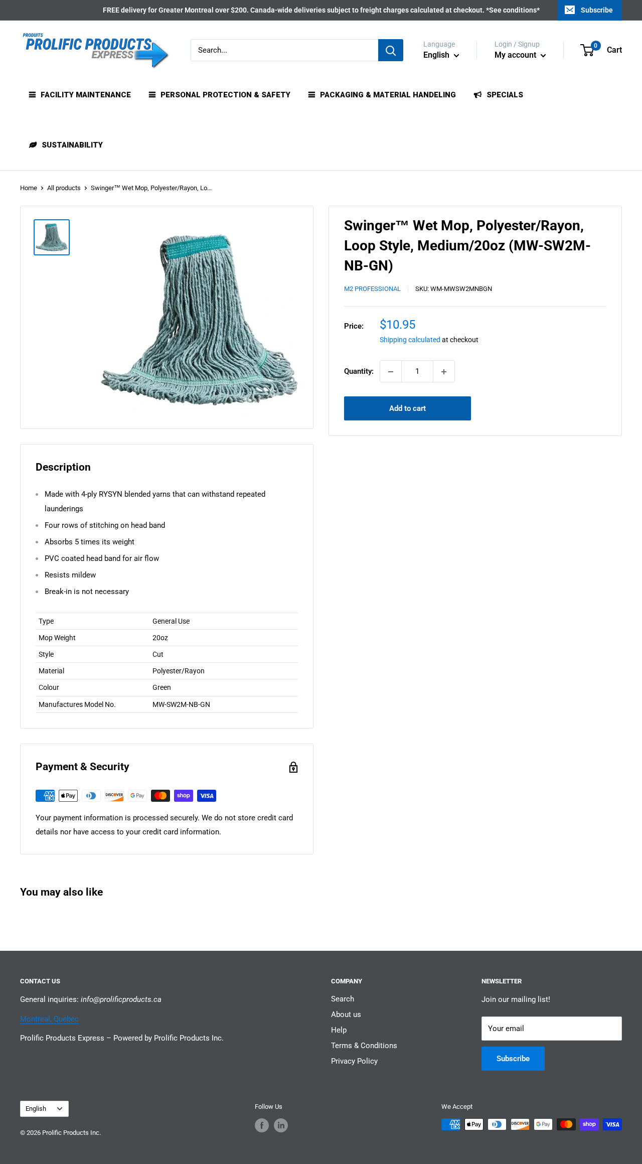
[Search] (390, 50)
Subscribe (597, 10)
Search (342, 998)
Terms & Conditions (364, 1045)
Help (339, 1030)
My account (516, 55)
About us (346, 1014)
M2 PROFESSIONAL (372, 289)
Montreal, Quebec (49, 1019)
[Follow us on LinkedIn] (281, 1125)
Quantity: (359, 371)
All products (64, 188)
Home (28, 188)
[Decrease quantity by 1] (390, 371)
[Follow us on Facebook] (262, 1125)
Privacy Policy (354, 1061)
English (36, 1108)
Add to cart (407, 408)
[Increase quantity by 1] (443, 371)
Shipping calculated (410, 340)
